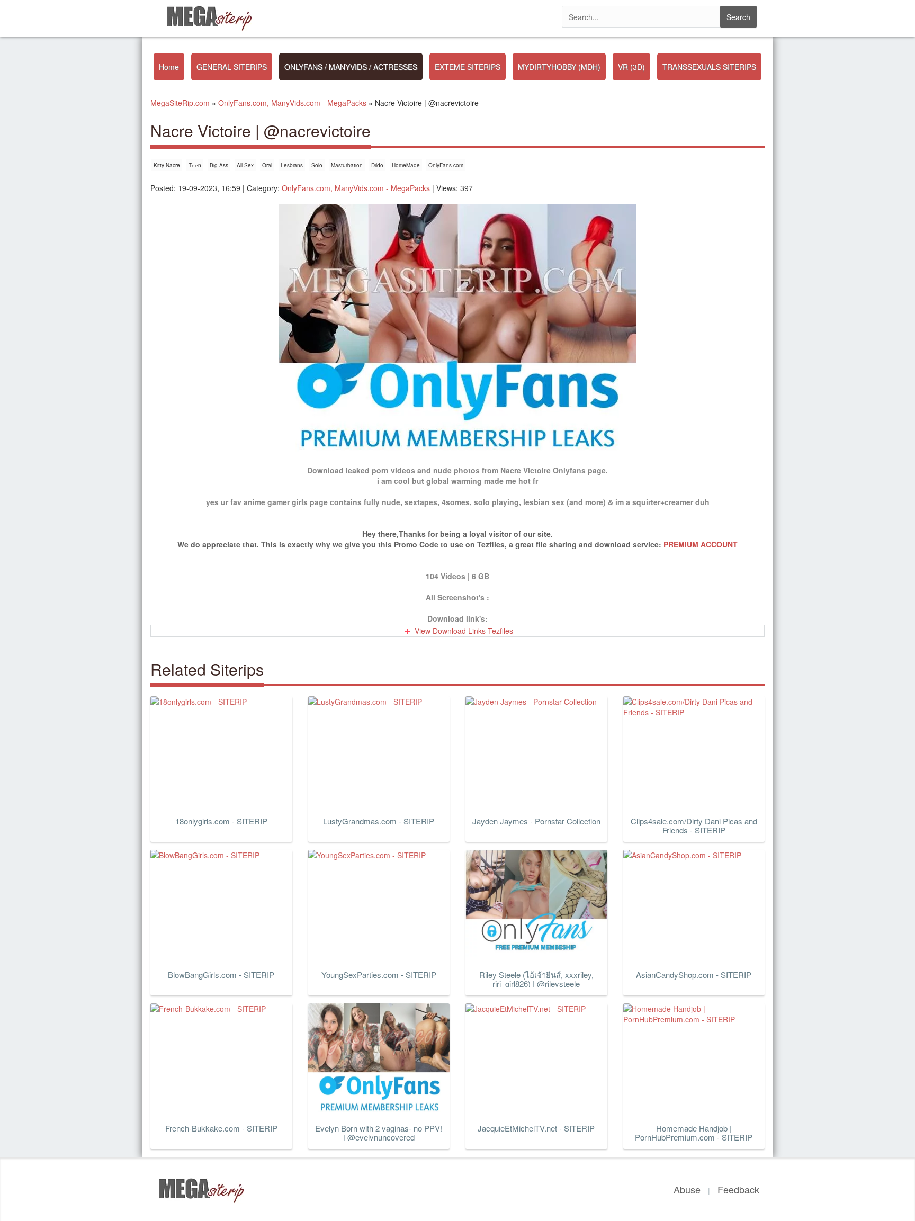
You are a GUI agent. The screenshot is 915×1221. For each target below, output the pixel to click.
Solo (316, 165)
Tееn (195, 165)
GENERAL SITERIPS (231, 66)
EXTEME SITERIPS (467, 66)
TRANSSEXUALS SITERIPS (709, 66)
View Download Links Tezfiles (464, 630)
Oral (267, 165)
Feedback (738, 1189)
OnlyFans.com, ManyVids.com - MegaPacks (356, 188)
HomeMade (406, 165)
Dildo (377, 165)
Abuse (687, 1189)
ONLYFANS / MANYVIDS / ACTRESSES (350, 66)
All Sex (245, 165)
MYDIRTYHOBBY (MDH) (559, 66)
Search (738, 17)
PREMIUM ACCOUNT (700, 544)
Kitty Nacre (167, 165)
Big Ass (219, 165)
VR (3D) (631, 66)
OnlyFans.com (445, 165)
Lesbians (292, 165)
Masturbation (347, 165)
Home (169, 66)
